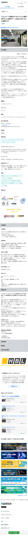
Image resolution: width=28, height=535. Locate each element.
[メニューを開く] (25, 2)
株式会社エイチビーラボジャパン (10, 27)
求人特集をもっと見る (22, 495)
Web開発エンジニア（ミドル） (8, 406)
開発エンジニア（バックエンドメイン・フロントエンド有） (14, 416)
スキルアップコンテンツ (6, 514)
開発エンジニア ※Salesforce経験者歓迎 (10, 396)
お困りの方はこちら (5, 528)
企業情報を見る (14, 386)
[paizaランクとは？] (25, 11)
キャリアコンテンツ (5, 511)
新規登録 (21, 3)
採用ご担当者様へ (5, 524)
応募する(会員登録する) (14, 532)
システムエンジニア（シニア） (8, 427)
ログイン (18, 3)
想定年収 (5, 125)
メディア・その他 (5, 518)
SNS (2, 521)
